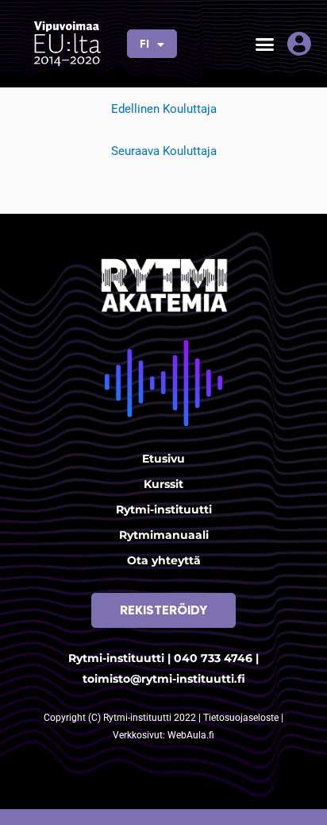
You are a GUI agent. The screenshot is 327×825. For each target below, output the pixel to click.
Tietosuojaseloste (242, 717)
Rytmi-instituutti (164, 509)
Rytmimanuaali (164, 535)
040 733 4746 (213, 658)
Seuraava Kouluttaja (164, 151)
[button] (264, 44)
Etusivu (163, 458)
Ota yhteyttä (164, 560)
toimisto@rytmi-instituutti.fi (164, 679)
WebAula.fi (190, 735)
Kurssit (163, 484)
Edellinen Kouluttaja (164, 109)
